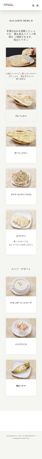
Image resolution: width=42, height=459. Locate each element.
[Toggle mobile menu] (38, 5)
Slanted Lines (25, 438)
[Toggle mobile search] (33, 5)
